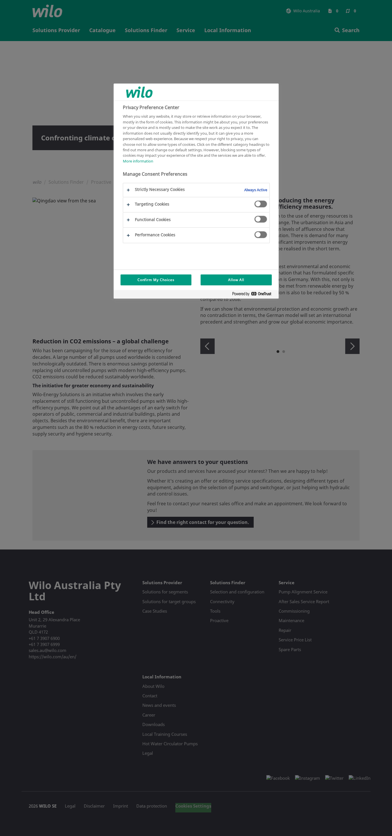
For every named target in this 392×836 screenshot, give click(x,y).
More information (138, 161)
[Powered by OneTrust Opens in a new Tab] (254, 295)
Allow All (236, 279)
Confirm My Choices (155, 279)
